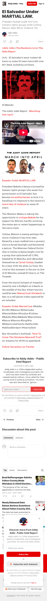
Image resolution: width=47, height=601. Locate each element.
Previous (10, 419)
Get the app (36, 589)
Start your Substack (17, 589)
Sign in (41, 3)
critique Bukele (27, 217)
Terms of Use (36, 395)
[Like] (4, 41)
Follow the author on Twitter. (18, 346)
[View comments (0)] (11, 41)
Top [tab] (5, 470)
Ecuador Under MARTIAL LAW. (19, 180)
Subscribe (32, 3)
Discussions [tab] (22, 470)
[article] (23, 487)
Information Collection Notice (28, 398)
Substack (10, 595)
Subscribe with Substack (25, 564)
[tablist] (13, 437)
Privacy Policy (32, 575)
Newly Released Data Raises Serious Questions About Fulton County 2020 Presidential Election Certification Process (17, 505)
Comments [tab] (8, 438)
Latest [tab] (12, 470)
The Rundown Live (26, 47)
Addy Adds (12, 33)
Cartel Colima (26, 262)
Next (38, 419)
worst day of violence (14, 204)
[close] (39, 518)
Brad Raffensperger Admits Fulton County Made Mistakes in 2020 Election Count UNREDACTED (17, 480)
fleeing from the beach (29, 293)
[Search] (42, 470)
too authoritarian (20, 197)
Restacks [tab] (19, 438)
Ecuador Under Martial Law (17, 306)
